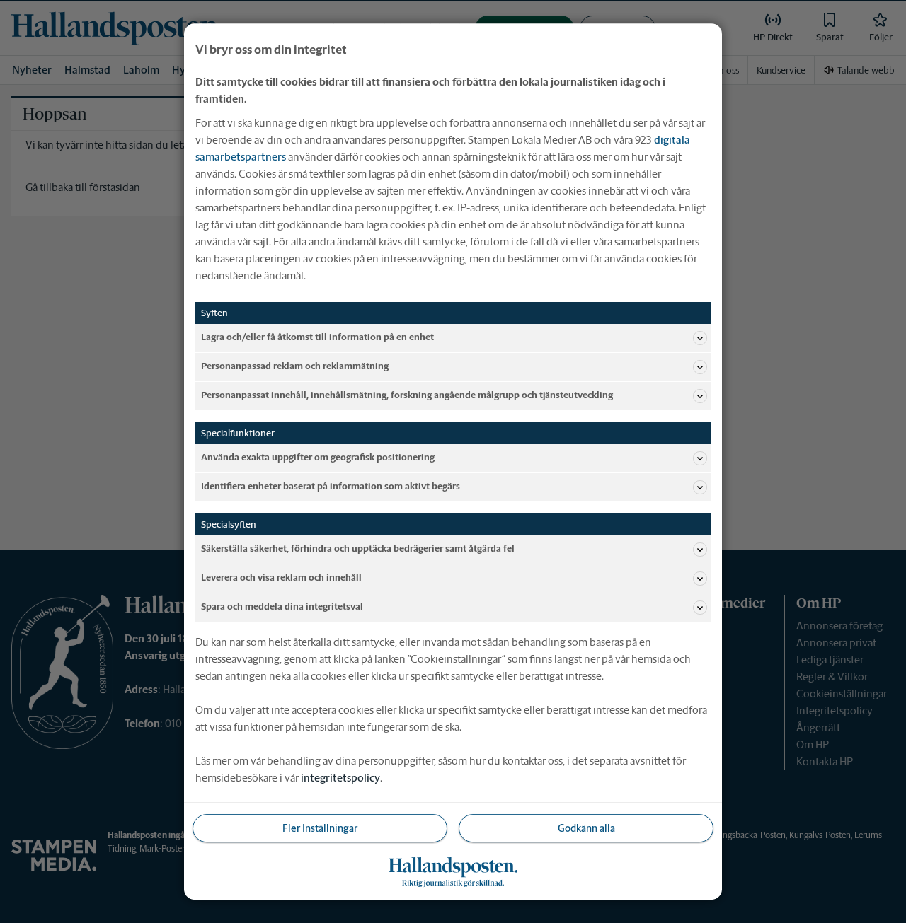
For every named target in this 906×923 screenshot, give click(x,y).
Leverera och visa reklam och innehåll (281, 578)
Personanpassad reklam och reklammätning (295, 367)
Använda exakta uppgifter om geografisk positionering (318, 458)
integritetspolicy (340, 777)
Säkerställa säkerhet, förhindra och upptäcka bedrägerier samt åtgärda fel (358, 549)
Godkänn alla (586, 828)
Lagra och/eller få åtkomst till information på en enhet (317, 338)
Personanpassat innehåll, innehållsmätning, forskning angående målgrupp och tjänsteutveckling (407, 396)
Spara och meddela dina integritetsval (282, 607)
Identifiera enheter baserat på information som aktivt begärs (330, 487)
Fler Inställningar (319, 828)
